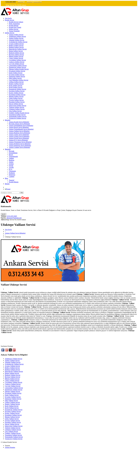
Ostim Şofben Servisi (15, 98)
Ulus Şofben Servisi (15, 111)
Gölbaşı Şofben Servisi (16, 82)
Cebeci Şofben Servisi (16, 58)
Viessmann (12, 171)
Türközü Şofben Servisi (16, 107)
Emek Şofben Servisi (15, 73)
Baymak (11, 151)
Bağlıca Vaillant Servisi (12, 368)
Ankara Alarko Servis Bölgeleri (19, 135)
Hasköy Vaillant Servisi (12, 404)
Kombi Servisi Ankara (16, 22)
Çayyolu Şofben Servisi (16, 64)
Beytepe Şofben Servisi (16, 54)
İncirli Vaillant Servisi (12, 408)
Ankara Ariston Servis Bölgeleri (19, 136)
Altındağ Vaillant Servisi (12, 362)
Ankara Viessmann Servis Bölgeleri (20, 142)
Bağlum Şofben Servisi (16, 47)
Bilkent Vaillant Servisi (12, 379)
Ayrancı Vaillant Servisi (12, 366)
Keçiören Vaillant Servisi (13, 411)
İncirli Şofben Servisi (15, 87)
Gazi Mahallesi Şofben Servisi (18, 80)
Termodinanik (13, 156)
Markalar (8, 149)
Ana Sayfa (8, 18)
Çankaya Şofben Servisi (16, 62)
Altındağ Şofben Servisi (16, 40)
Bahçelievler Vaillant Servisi (14, 371)
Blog (6, 178)
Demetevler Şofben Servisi (17, 67)
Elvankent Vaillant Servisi (13, 393)
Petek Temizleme (14, 24)
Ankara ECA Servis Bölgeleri (18, 140)
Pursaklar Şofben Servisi (17, 102)
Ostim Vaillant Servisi (12, 419)
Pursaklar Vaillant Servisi (13, 422)
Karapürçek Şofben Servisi (17, 89)
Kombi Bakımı (13, 25)
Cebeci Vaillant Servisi (12, 380)
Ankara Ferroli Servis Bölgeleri (19, 138)
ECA (10, 169)
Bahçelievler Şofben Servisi (18, 49)
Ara (22, 192)
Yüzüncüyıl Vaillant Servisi (13, 439)
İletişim (7, 184)
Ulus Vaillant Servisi (11, 431)
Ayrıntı (4, 214)
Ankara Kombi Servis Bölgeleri (19, 122)
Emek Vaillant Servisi (12, 395)
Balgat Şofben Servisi (16, 51)
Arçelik (11, 167)
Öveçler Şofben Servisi (16, 100)
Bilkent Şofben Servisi (16, 56)
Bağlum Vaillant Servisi (12, 369)
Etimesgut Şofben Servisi (17, 76)
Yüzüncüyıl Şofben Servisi (17, 118)
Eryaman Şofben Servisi (16, 74)
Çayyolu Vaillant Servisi (12, 386)
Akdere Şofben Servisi (16, 38)
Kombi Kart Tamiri (15, 27)
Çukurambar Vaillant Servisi (14, 388)
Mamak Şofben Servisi (16, 96)
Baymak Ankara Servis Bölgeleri (19, 124)
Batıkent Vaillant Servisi (12, 375)
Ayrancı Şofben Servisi (16, 44)
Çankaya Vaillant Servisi (13, 384)
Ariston (11, 164)
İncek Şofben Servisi (15, 85)
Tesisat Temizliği (14, 31)
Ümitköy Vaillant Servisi (13, 433)
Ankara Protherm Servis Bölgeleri (20, 144)
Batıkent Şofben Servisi (16, 53)
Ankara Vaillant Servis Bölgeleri (19, 131)
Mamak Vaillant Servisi (12, 417)
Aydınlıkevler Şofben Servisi (18, 42)
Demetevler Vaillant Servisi (13, 389)
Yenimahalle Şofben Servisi (17, 116)
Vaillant (11, 158)
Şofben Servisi (13, 29)
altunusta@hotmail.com (14, 218)
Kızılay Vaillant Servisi (12, 413)
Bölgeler (7, 120)
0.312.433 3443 (12, 216)
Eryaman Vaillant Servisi (13, 397)
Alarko (11, 162)
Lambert (11, 176)
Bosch (11, 155)
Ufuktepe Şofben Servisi (17, 109)
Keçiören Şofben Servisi (16, 91)
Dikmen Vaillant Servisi (12, 391)
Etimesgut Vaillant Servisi (13, 399)
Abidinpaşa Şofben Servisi (17, 36)
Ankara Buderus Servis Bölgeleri (19, 133)
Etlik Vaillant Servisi (11, 400)
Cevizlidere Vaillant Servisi (13, 382)
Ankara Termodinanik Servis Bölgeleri (21, 129)
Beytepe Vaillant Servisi (12, 377)
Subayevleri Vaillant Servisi (13, 426)
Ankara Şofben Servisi (16, 34)
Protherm (12, 173)
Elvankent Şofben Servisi (17, 71)
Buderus (11, 160)
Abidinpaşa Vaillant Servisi (13, 359)
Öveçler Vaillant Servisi (12, 420)
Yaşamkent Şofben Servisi (17, 115)
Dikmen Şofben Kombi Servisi (19, 69)
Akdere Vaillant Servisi (12, 360)
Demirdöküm (13, 153)
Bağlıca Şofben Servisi (16, 45)
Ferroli (11, 165)
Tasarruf (11, 180)
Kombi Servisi (9, 20)
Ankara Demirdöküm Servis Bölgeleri (21, 125)
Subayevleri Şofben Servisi (17, 105)
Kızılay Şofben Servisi (16, 93)
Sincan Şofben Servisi (16, 104)
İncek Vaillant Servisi (11, 406)
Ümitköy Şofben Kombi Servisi (19, 113)
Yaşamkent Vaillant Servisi (13, 435)
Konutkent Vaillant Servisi (13, 415)
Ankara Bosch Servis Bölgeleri (19, 127)
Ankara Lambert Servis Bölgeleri (19, 147)
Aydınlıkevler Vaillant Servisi (14, 364)
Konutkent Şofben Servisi (17, 94)
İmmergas (12, 175)
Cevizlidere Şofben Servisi (17, 60)
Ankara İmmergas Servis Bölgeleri (20, 145)
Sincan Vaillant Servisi (12, 424)
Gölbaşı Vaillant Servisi (12, 402)
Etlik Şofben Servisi (15, 78)
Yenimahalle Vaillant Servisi (14, 437)
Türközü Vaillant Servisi (12, 428)
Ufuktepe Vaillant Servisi (13, 429)
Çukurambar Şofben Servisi (18, 65)
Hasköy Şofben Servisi (16, 84)
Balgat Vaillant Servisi (12, 373)
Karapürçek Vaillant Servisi (13, 409)
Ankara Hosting (10, 447)
